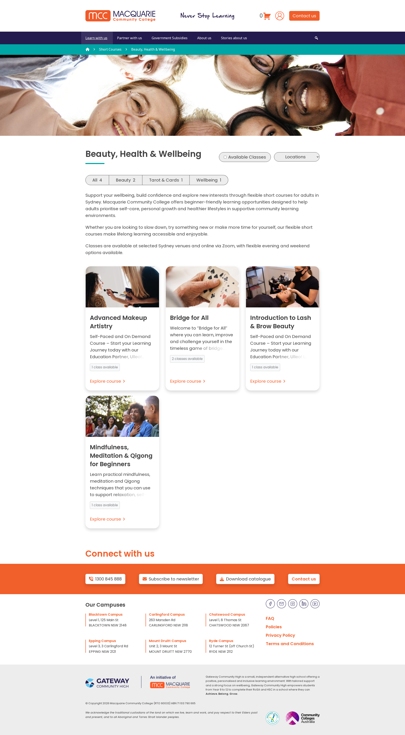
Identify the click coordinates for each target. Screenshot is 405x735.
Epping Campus (102, 640)
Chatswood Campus (227, 614)
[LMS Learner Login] (279, 15)
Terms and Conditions (290, 644)
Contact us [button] (304, 16)
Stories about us (234, 38)
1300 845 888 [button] (108, 579)
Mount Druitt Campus (167, 640)
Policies (274, 627)
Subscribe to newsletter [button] (174, 579)
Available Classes (247, 157)
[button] (316, 38)
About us (204, 38)
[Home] (87, 49)
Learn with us (96, 38)
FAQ (270, 618)
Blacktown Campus (106, 614)
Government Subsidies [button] (170, 38)
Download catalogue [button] (248, 579)
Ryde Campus (221, 640)
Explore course (105, 381)
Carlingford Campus (167, 614)
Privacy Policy (280, 635)
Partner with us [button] (129, 38)
